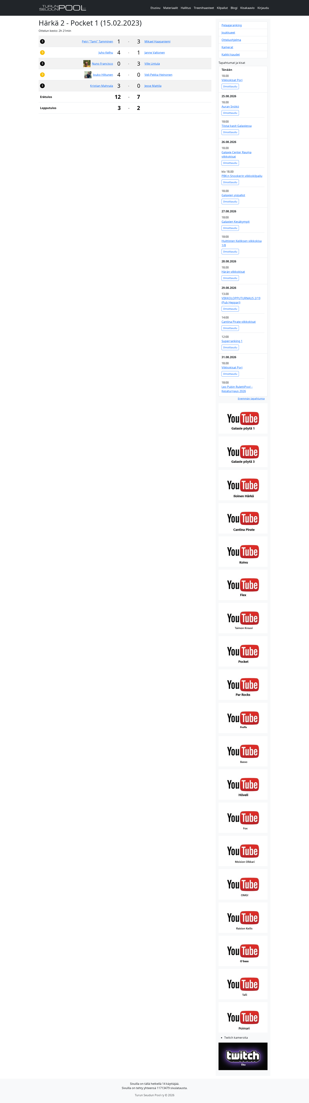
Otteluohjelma (231, 40)
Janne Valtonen (154, 53)
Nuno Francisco (102, 64)
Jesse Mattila (152, 86)
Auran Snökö (230, 106)
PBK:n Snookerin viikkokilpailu (242, 176)
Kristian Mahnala (101, 86)
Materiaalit (170, 8)
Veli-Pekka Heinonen (158, 75)
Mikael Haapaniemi (157, 41)
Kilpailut (222, 8)
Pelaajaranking (232, 25)
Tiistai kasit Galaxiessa (237, 126)
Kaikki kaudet (231, 54)
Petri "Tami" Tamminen (97, 41)
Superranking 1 (232, 341)
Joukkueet (228, 32)
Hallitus (186, 8)
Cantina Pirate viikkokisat (239, 322)
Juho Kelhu (106, 53)
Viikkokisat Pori (232, 80)
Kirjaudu (263, 8)
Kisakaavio (247, 8)
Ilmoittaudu (230, 86)
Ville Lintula (152, 64)
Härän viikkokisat (233, 272)
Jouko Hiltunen (103, 75)
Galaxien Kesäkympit (236, 222)
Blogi (234, 8)
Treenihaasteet (204, 8)
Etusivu (155, 8)
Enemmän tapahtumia (251, 398)
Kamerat (227, 47)
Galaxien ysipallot (233, 195)
